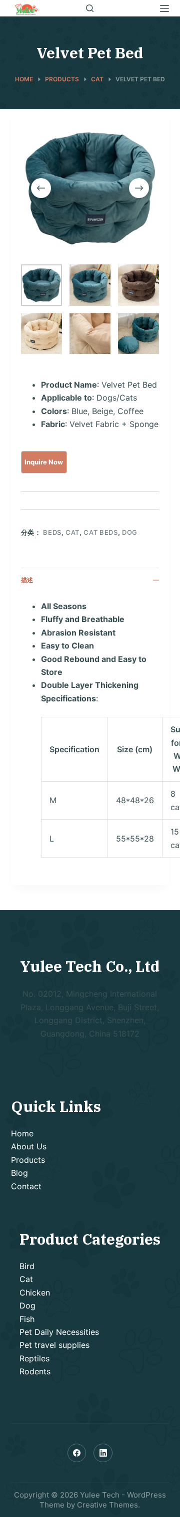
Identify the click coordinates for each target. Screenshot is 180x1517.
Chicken (35, 1293)
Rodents (35, 1371)
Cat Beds (101, 532)
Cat (73, 532)
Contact (26, 1186)
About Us (28, 1146)
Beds (52, 532)
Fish (27, 1319)
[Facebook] (77, 1453)
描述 (27, 580)
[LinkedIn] (103, 1453)
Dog (130, 532)
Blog (19, 1173)
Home (22, 1133)
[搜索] (90, 8)
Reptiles (35, 1358)
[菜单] (164, 8)
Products (28, 1160)
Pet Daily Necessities (59, 1332)
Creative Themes (107, 1505)
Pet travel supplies (55, 1345)
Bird (27, 1266)
